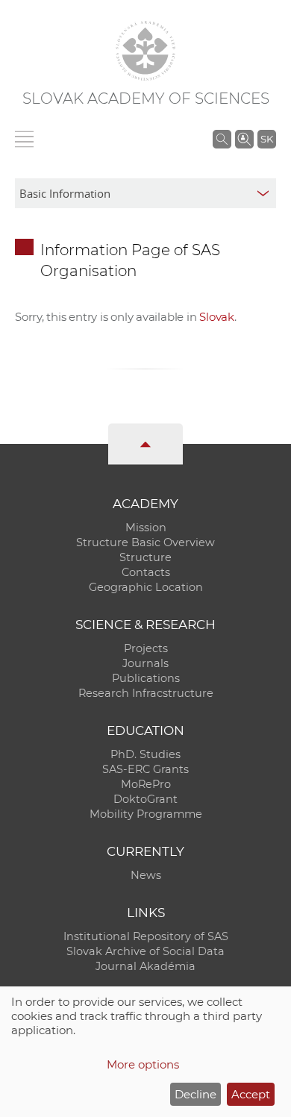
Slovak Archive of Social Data (145, 951)
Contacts (146, 572)
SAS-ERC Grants (145, 769)
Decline (195, 1094)
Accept (250, 1094)
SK (266, 139)
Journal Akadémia (145, 966)
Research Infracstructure (145, 693)
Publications (146, 678)
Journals (145, 663)
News (146, 875)
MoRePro (146, 784)
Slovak (216, 317)
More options (143, 1064)
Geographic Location (146, 587)
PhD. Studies (145, 754)
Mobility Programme (146, 814)
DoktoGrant (145, 799)
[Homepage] (145, 51)
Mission (145, 527)
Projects (146, 648)
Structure (145, 557)
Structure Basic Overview (145, 542)
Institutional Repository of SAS (145, 936)
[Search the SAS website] (222, 139)
